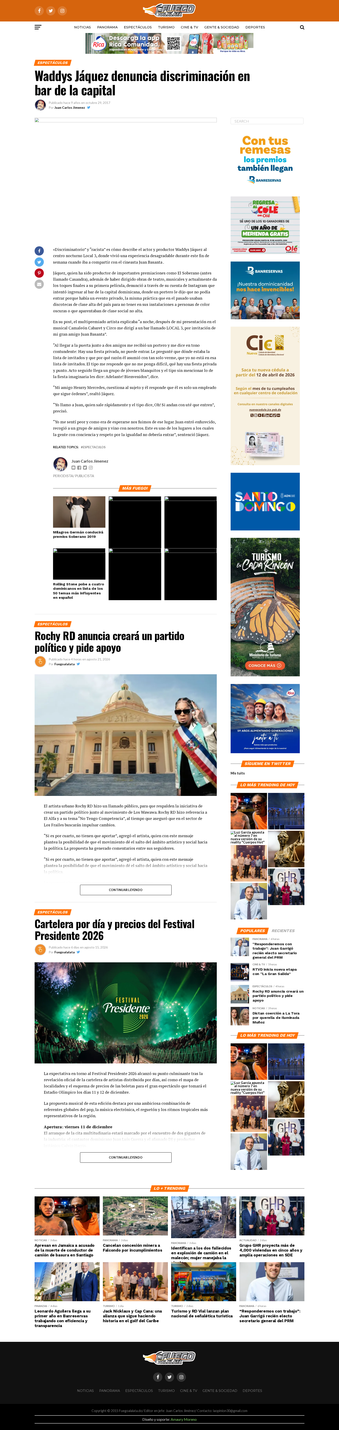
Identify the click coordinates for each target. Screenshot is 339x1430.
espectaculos (94, 447)
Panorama (107, 27)
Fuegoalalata (64, 664)
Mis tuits (238, 773)
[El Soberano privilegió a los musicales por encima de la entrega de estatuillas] (286, 811)
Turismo (166, 27)
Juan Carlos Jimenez (69, 107)
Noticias (82, 27)
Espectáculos (138, 27)
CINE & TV (189, 27)
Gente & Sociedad (221, 27)
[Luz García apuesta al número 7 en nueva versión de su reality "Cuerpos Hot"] (249, 837)
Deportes (255, 27)
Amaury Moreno (184, 1419)
